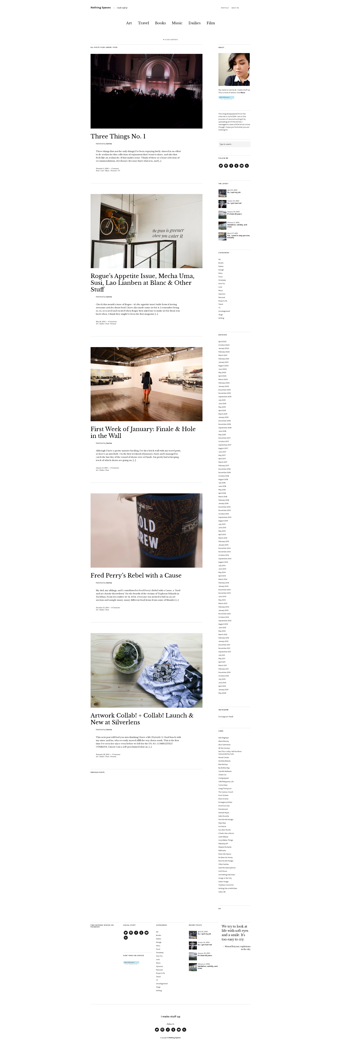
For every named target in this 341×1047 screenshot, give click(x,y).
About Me (235, 8)
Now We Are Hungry (225, 861)
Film (211, 23)
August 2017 (223, 448)
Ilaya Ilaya (222, 823)
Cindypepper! (223, 778)
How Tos (221, 284)
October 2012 (223, 617)
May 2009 (222, 693)
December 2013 (224, 590)
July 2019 (222, 400)
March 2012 (222, 635)
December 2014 (224, 548)
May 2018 (222, 435)
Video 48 (222, 892)
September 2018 (225, 428)
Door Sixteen (223, 795)
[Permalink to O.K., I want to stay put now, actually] (222, 236)
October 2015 (223, 514)
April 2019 (222, 410)
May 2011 (221, 659)
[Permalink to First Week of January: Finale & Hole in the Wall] (146, 420)
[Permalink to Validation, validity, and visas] (222, 226)
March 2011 (222, 665)
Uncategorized (224, 311)
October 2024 (224, 345)
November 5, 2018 (102, 168)
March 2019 (222, 414)
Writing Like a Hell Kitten (227, 888)
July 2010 (222, 679)
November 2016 (224, 472)
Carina (109, 144)
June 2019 (222, 404)
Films (220, 273)
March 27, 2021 (232, 233)
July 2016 (222, 483)
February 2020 (224, 383)
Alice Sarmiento (224, 745)
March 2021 (222, 355)
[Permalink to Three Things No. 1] (146, 127)
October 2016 (223, 476)
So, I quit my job (234, 192)
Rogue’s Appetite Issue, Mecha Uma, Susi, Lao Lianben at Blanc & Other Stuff (142, 283)
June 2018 (222, 431)
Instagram (226, 167)
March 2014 (222, 579)
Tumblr (236, 167)
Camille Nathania (225, 771)
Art (129, 23)
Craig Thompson (225, 789)
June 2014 (222, 569)
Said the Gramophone (227, 868)
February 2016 (223, 500)
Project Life (222, 301)
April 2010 (222, 686)
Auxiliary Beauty (224, 761)
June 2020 (222, 369)
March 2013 (222, 603)
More (243, 92)
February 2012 (223, 638)
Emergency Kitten (225, 802)
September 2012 (224, 621)
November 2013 (224, 593)
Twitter (221, 167)
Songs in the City (225, 878)
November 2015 (224, 510)
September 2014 (224, 559)
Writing (221, 318)
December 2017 (224, 438)
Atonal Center (223, 757)
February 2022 (224, 352)
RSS (247, 167)
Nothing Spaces (101, 7)
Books (160, 23)
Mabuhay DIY (223, 844)
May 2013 (222, 600)
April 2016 (222, 493)
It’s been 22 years (234, 214)
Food (97, 171)
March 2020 (223, 379)
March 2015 (222, 538)
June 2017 (222, 452)
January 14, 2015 (102, 468)
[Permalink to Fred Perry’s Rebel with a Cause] (146, 567)
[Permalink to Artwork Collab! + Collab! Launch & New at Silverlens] (146, 707)
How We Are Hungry (225, 819)
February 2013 (223, 607)
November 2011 (224, 648)
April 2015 (222, 535)
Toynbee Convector (226, 885)
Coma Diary (222, 785)
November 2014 (224, 552)
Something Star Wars (226, 875)
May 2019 (222, 407)
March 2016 (222, 497)
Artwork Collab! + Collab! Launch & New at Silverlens (142, 719)
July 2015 (222, 524)
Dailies (194, 23)
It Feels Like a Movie (226, 833)
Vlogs (220, 315)
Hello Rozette (223, 816)
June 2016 (222, 486)
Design (221, 270)
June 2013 (222, 597)
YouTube (242, 167)
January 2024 (223, 348)
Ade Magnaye (223, 738)
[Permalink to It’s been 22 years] (222, 215)
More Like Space (224, 854)
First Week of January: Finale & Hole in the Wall (143, 432)
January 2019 (223, 417)
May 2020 (222, 372)
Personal (113, 171)
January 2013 (223, 610)
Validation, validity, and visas (237, 226)
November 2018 (224, 424)
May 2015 (222, 531)
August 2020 (223, 366)
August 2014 (223, 562)
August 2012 (223, 624)
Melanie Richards (225, 847)
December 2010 (224, 672)
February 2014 (223, 583)
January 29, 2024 (233, 212)
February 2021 (223, 359)
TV (119, 171)
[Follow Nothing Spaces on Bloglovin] (226, 99)
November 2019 (224, 393)
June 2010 (222, 683)
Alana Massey (223, 741)
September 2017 (224, 445)
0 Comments (112, 322)
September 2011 (224, 652)
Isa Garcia (222, 826)
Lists (102, 171)
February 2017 (223, 466)
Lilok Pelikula (223, 837)
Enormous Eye (224, 806)
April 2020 (222, 376)
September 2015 (224, 517)
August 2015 (223, 521)
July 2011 (221, 655)
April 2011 (221, 662)
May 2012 (222, 631)
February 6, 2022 (233, 222)
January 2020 (223, 386)
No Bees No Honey (225, 857)
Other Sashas (223, 864)
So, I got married (234, 203)
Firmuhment (223, 809)
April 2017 (222, 459)
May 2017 (222, 455)
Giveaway (222, 280)
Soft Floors (222, 871)
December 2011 (224, 645)
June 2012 (222, 628)
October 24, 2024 (233, 201)
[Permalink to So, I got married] (222, 204)
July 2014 (222, 566)
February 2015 (223, 541)
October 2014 (223, 555)
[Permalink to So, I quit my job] (222, 193)
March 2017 (222, 462)
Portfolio (225, 8)
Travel (143, 23)
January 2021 (223, 362)
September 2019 (224, 397)
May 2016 (222, 490)
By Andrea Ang (223, 768)
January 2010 (223, 690)
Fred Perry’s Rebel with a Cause (136, 575)
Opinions (221, 294)
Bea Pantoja (223, 764)
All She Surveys (224, 748)
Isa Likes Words (224, 830)
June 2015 (222, 528)
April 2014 (222, 576)
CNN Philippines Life (226, 782)
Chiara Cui (222, 775)
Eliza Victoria (223, 799)
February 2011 (223, 669)
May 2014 (222, 572)
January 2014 (223, 586)
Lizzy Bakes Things (225, 840)
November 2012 (224, 614)
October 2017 (223, 441)
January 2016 (223, 503)
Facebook (231, 167)
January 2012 (223, 641)
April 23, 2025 (232, 190)
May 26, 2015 (100, 322)
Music (177, 23)
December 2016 (224, 469)
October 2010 (223, 676)
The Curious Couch (225, 792)
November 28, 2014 (102, 754)
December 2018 (224, 421)
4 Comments (116, 754)
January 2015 (223, 545)
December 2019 (224, 390)
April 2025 (222, 342)
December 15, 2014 (102, 608)
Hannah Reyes (223, 813)
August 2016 (223, 479)
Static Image (223, 882)
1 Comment (115, 168)
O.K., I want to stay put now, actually (238, 237)
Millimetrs (222, 851)
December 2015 (224, 507)
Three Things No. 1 (118, 136)
